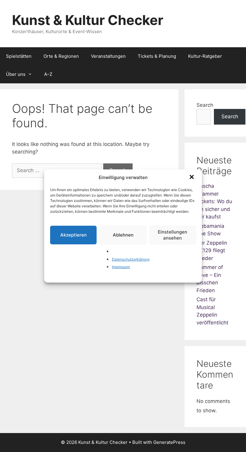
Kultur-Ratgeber (205, 56)
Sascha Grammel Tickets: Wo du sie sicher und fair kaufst (214, 201)
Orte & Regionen (61, 56)
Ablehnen (123, 235)
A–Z (48, 74)
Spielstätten (19, 56)
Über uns (16, 74)
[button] (192, 177)
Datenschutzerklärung (130, 259)
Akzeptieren (73, 235)
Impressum (121, 267)
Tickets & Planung (157, 56)
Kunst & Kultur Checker (87, 20)
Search (204, 105)
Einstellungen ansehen (172, 235)
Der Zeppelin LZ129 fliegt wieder (211, 250)
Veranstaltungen (108, 56)
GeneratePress (169, 442)
